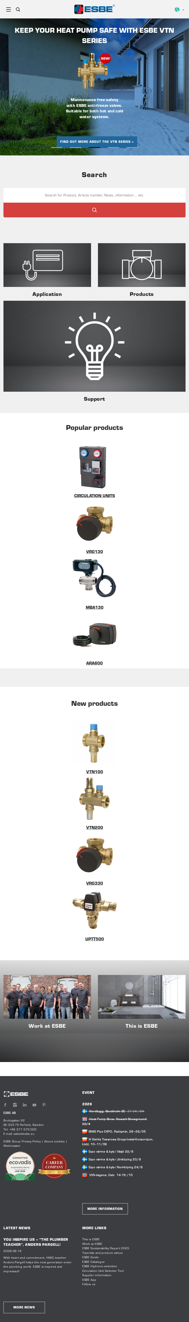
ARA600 (94, 663)
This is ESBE (91, 1239)
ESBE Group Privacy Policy (22, 1141)
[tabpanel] (94, 86)
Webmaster (12, 1146)
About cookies (54, 1141)
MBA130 (94, 608)
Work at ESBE (92, 1244)
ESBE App (89, 1280)
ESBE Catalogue (93, 1262)
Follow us (88, 1284)
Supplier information (97, 1275)
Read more (47, 265)
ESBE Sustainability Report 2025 (105, 1248)
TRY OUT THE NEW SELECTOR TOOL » (94, 132)
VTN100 (94, 772)
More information (105, 1209)
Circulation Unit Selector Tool (103, 1271)
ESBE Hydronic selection (99, 1266)
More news (24, 1307)
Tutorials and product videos (102, 1253)
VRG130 (94, 552)
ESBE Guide (91, 1257)
